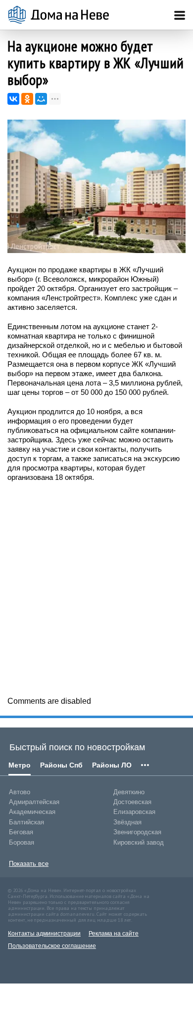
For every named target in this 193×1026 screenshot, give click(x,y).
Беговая (21, 832)
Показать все (28, 863)
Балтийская (26, 822)
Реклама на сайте (114, 933)
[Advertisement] (96, 588)
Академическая (32, 811)
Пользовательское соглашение (52, 945)
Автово (19, 792)
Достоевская (132, 802)
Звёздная (127, 822)
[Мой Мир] (41, 99)
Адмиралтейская (34, 802)
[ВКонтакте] (13, 99)
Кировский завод (138, 842)
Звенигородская (137, 832)
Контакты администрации (44, 933)
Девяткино (129, 792)
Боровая (21, 842)
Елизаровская (134, 811)
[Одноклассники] (27, 99)
